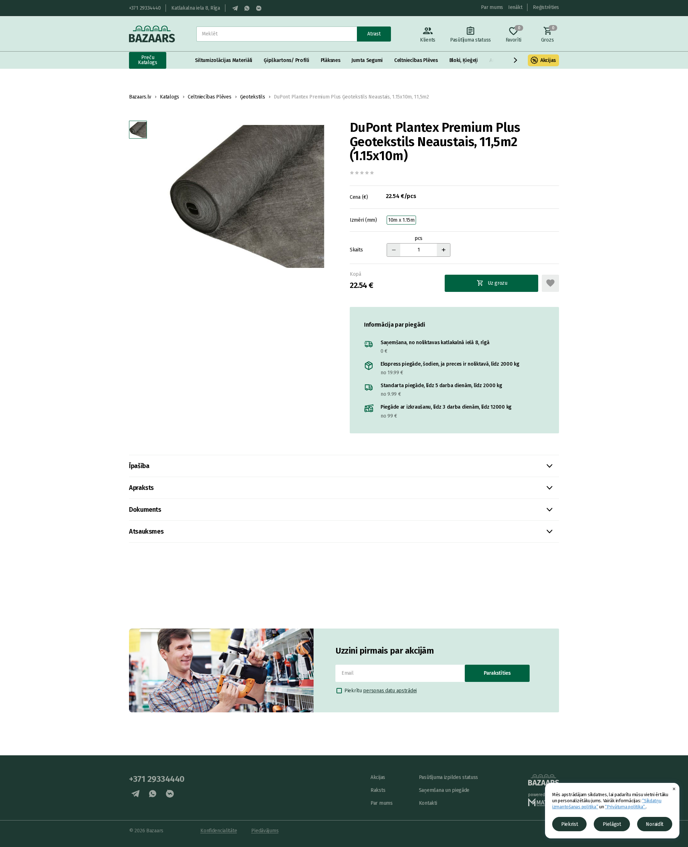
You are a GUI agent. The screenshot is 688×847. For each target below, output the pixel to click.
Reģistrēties (546, 7)
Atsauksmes (146, 531)
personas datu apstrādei (390, 691)
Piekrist (569, 824)
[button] (515, 60)
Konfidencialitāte (218, 831)
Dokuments (145, 510)
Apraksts (141, 488)
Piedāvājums (264, 831)
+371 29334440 (145, 8)
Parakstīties (497, 673)
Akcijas (548, 60)
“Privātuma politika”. (625, 806)
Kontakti (428, 803)
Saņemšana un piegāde (444, 790)
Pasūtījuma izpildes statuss (448, 777)
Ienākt (515, 7)
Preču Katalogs (147, 60)
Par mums (492, 7)
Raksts (378, 790)
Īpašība (139, 466)
